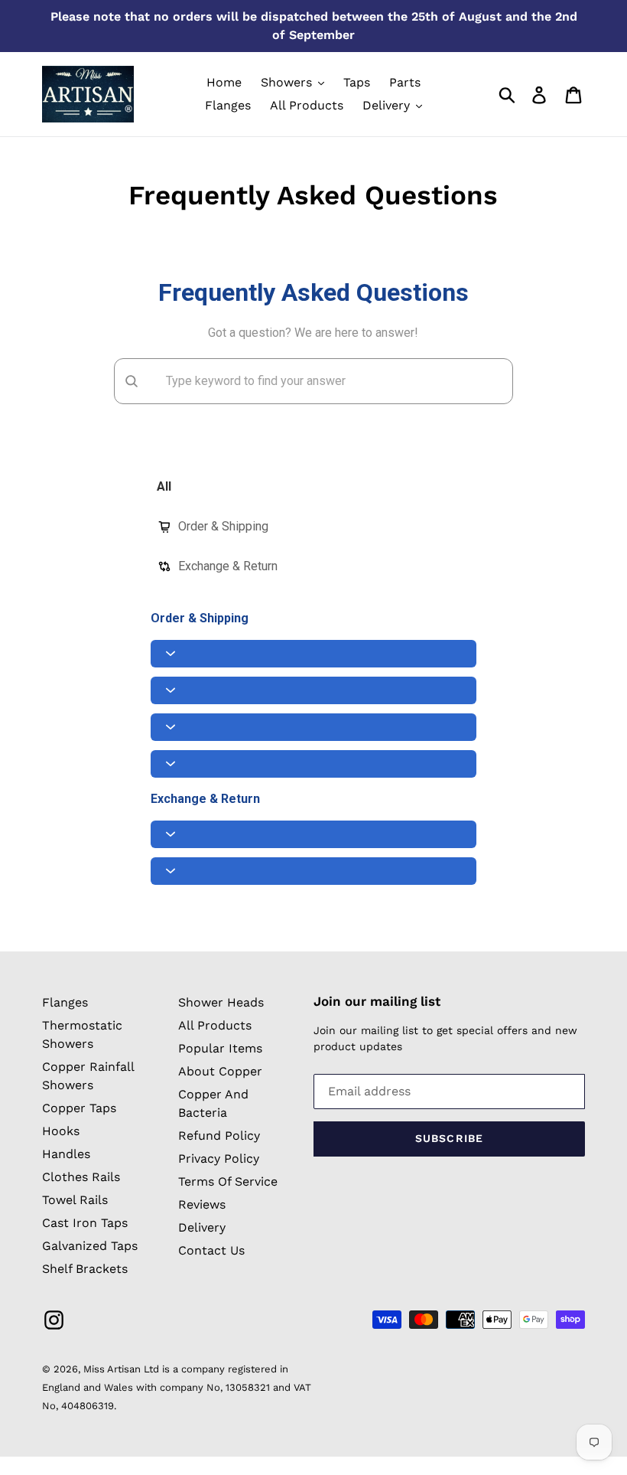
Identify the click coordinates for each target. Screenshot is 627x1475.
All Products (215, 1025)
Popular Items (220, 1048)
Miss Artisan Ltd (121, 1369)
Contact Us (211, 1250)
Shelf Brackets (85, 1268)
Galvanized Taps (90, 1245)
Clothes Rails (81, 1177)
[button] (314, 653)
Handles (66, 1154)
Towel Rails (75, 1200)
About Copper (220, 1071)
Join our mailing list (377, 1001)
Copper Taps (79, 1108)
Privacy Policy (218, 1158)
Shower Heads (221, 1002)
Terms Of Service (228, 1181)
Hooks (61, 1131)
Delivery (202, 1227)
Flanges (65, 1002)
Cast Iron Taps (85, 1223)
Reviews (202, 1204)
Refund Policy (219, 1135)
